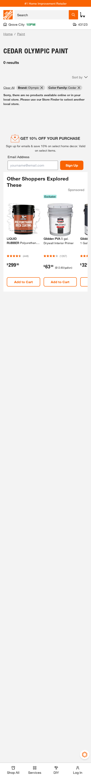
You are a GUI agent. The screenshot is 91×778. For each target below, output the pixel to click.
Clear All (9, 87)
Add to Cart (23, 282)
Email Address (18, 157)
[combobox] (42, 14)
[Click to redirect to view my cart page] (82, 14)
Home (8, 34)
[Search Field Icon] (73, 14)
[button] (80, 77)
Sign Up (72, 165)
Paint (21, 34)
